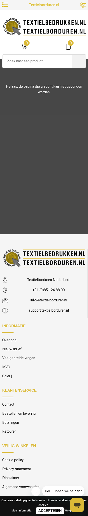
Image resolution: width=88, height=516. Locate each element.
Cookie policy (13, 460)
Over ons (9, 340)
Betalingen (10, 422)
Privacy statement (16, 469)
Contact (8, 404)
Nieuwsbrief (12, 349)
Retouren (9, 431)
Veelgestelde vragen (18, 358)
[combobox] (37, 61)
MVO (6, 367)
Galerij (7, 376)
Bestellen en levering (19, 413)
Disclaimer (10, 478)
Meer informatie (21, 510)
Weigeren (70, 510)
